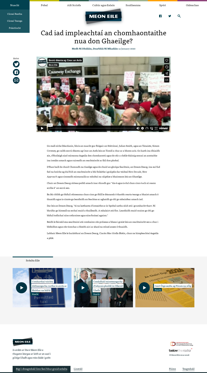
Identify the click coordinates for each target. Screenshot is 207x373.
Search (179, 16)
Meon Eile (23, 341)
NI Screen (182, 343)
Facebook (160, 16)
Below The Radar (180, 350)
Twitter (170, 16)
